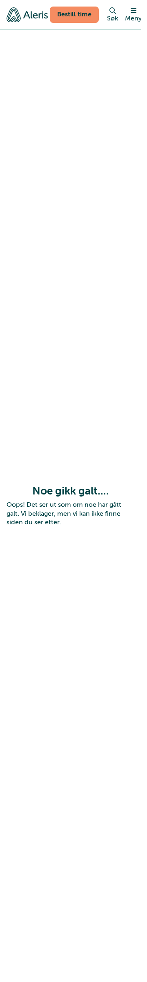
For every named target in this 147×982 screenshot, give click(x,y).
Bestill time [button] (74, 14)
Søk (112, 18)
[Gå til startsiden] (27, 14)
